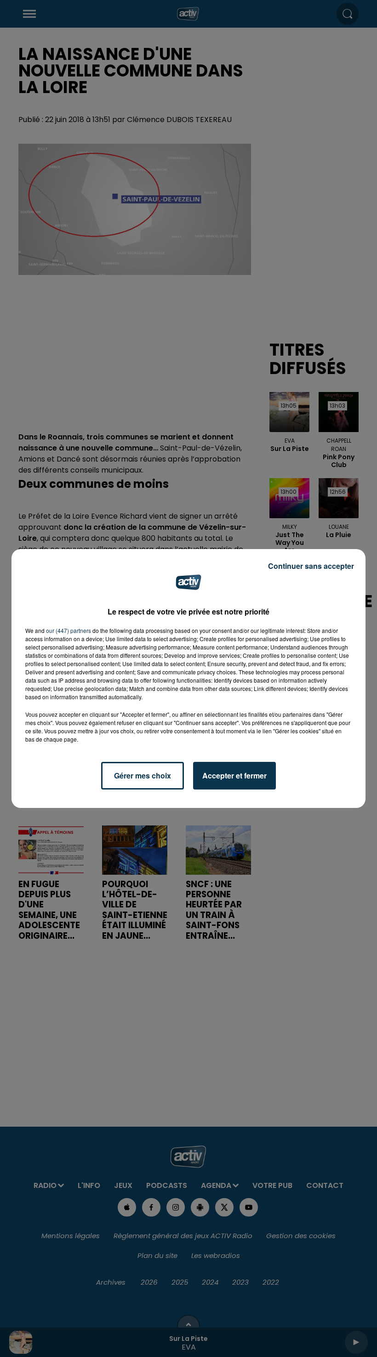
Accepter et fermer (234, 775)
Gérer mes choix (142, 775)
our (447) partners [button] (68, 630)
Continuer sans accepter (311, 566)
